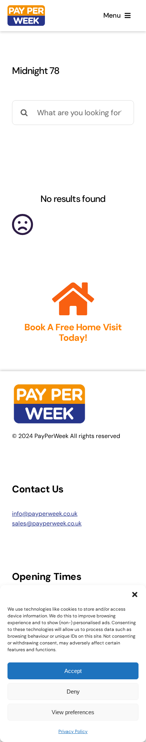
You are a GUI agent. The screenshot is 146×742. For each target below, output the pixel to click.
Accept (73, 671)
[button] (135, 594)
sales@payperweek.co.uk (47, 523)
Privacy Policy (73, 731)
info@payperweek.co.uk (44, 514)
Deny (73, 691)
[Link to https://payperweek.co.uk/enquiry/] (73, 299)
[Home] (38, 15)
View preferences (73, 712)
